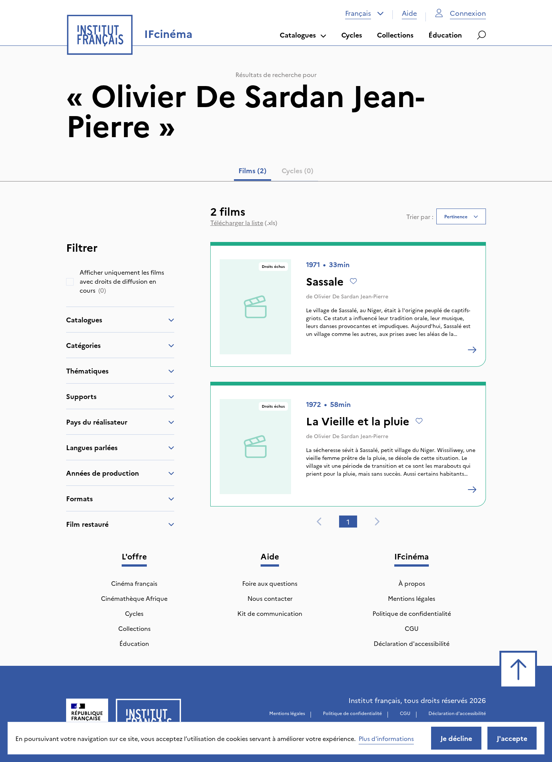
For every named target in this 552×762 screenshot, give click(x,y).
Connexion (468, 13)
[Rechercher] (481, 34)
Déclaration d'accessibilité (411, 643)
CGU (412, 628)
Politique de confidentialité (412, 613)
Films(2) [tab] (252, 170)
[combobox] (364, 13)
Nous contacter (270, 598)
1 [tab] (348, 521)
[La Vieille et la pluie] (472, 489)
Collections (395, 34)
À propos (411, 583)
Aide (409, 13)
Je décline (456, 738)
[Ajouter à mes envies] (353, 281)
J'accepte (512, 738)
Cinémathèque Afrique (134, 598)
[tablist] (276, 172)
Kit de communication (269, 613)
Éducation (445, 34)
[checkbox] (70, 282)
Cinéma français (134, 583)
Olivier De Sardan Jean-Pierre (351, 296)
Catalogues (298, 34)
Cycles (351, 34)
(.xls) (243, 222)
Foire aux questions (269, 583)
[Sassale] (472, 349)
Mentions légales (411, 598)
